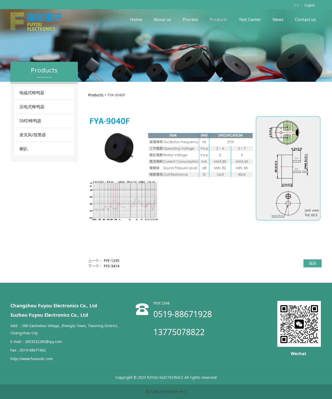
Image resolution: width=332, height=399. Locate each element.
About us (162, 19)
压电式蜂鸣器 (31, 107)
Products (218, 19)
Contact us (305, 19)
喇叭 (23, 149)
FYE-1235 (111, 260)
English (310, 5)
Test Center (250, 19)
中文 (296, 5)
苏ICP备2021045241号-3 (166, 391)
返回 (312, 263)
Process (190, 19)
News (278, 19)
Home (136, 19)
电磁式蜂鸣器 (31, 93)
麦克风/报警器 (32, 135)
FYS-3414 (111, 265)
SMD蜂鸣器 (30, 121)
